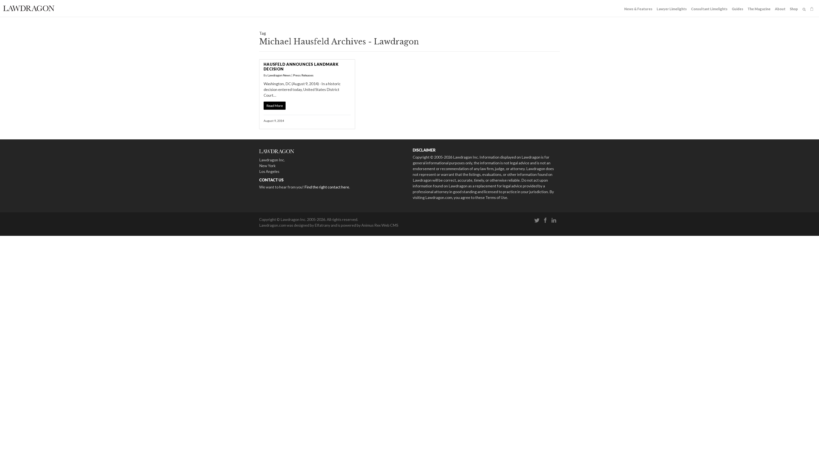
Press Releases (303, 75)
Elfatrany (322, 225)
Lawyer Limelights (672, 9)
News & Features (638, 9)
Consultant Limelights (709, 9)
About (780, 9)
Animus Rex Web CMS (379, 225)
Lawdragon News (279, 75)
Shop (794, 9)
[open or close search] (804, 9)
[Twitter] (536, 220)
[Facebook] (545, 220)
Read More (274, 106)
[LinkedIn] (553, 220)
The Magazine (759, 9)
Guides (737, 9)
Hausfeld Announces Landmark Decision (301, 66)
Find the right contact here (326, 187)
